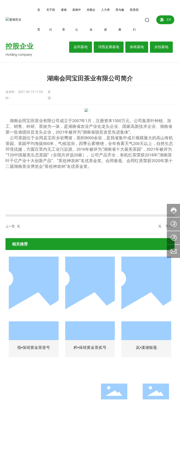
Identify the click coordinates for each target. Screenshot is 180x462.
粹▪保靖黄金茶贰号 (90, 347)
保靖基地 (137, 47)
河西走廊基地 (108, 47)
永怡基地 (161, 47)
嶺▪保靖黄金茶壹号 (33, 347)
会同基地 (81, 47)
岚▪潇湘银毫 (146, 347)
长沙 (160, 449)
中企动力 (150, 449)
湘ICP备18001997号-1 (90, 455)
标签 (99, 449)
